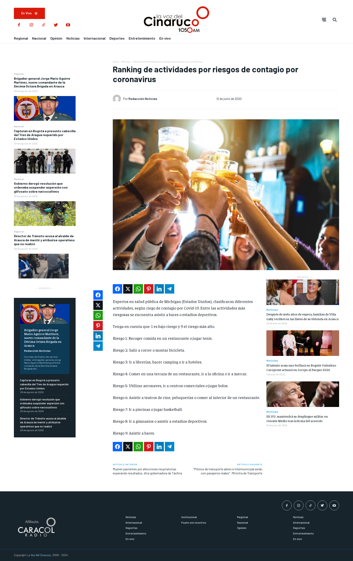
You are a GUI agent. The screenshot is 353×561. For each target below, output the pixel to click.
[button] (334, 19)
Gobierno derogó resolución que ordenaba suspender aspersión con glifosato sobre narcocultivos (41, 187)
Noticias (126, 61)
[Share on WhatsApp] (138, 289)
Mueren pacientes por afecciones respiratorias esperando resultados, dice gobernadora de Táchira (147, 471)
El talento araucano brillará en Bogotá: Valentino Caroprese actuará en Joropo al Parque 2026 (301, 367)
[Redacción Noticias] (118, 99)
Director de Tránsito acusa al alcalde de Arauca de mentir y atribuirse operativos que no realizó (44, 240)
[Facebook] (19, 25)
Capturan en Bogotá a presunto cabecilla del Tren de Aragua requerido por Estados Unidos (45, 135)
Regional (19, 73)
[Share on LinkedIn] (159, 289)
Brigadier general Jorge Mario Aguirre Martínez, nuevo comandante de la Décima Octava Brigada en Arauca (42, 82)
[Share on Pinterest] (148, 289)
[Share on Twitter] (128, 289)
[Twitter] (56, 25)
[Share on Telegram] (169, 289)
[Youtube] (68, 25)
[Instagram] (31, 25)
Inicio (116, 61)
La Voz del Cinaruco (39, 555)
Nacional (19, 126)
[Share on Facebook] (117, 289)
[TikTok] (43, 25)
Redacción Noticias (37, 350)
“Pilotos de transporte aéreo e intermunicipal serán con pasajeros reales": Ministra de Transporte (227, 471)
